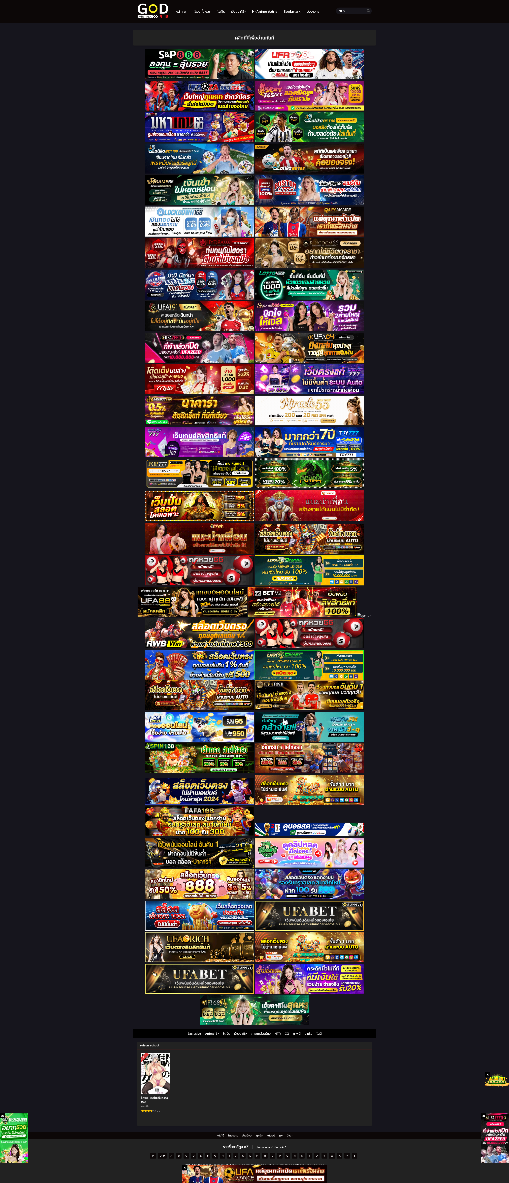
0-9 (162, 1156)
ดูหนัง (259, 1135)
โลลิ (319, 1033)
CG (287, 1033)
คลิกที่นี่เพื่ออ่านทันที (254, 37)
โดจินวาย (233, 1135)
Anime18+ (212, 1033)
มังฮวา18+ (240, 1033)
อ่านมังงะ (247, 1135)
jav (281, 1135)
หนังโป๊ (220, 1135)
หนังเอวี (271, 1135)
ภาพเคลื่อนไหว (261, 1033)
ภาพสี (297, 1033)
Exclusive (194, 1033)
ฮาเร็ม (309, 1033)
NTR (278, 1033)
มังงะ (289, 1135)
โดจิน (226, 1033)
